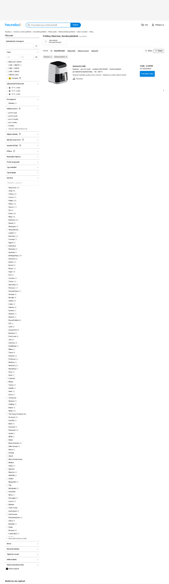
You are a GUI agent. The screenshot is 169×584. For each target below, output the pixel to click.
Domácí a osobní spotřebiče (22, 32)
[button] (19, 46)
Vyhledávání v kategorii (15, 41)
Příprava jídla (52, 32)
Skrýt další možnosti (15, 539)
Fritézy (91, 32)
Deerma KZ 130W (79, 66)
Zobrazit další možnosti (16, 129)
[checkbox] (7, 62)
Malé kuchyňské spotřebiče (67, 32)
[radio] (7, 88)
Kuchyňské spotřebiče (39, 32)
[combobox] (48, 25)
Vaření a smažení (82, 32)
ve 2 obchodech (145, 68)
